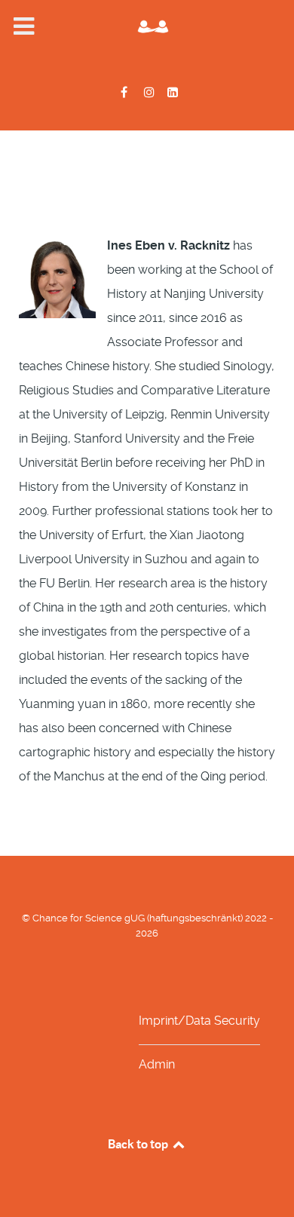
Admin (157, 1064)
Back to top (139, 1144)
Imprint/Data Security (199, 1020)
